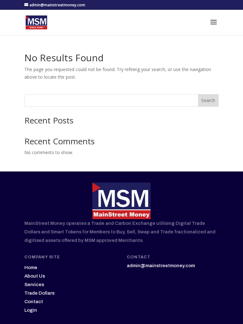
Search (208, 100)
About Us (34, 276)
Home (30, 267)
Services (34, 284)
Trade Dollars (39, 293)
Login (30, 310)
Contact (33, 301)
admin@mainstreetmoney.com (161, 265)
